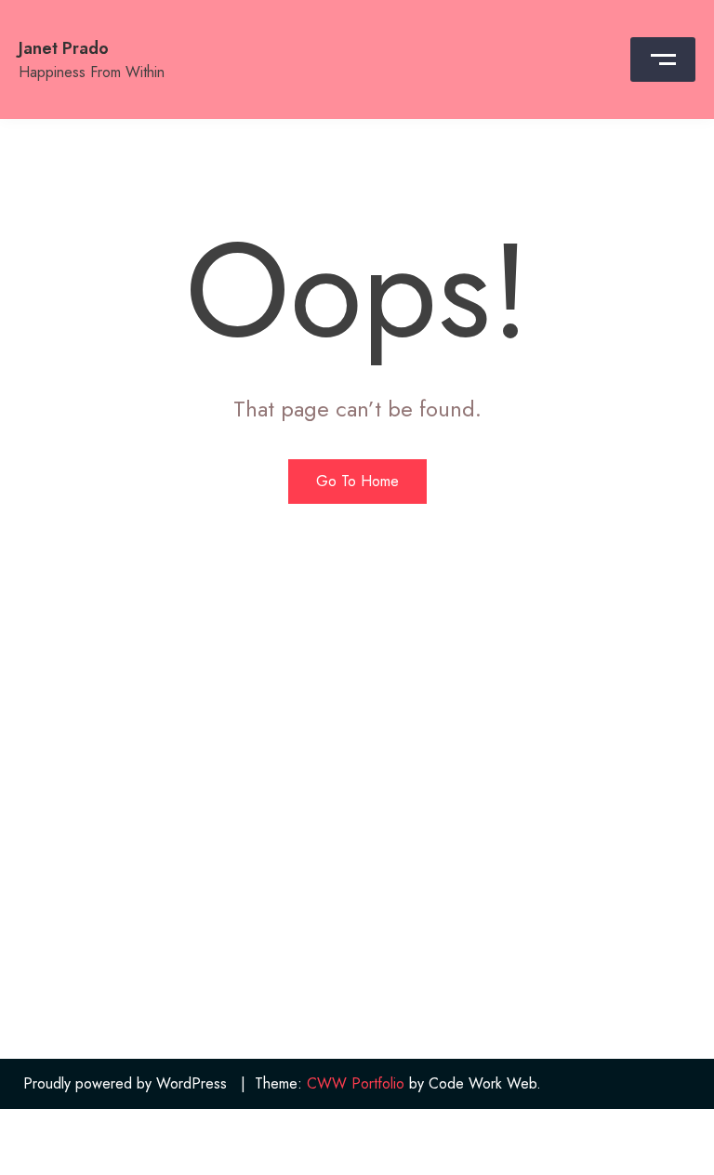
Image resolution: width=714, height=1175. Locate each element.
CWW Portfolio (355, 1083)
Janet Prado (64, 48)
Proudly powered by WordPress (125, 1083)
